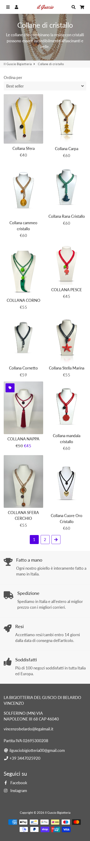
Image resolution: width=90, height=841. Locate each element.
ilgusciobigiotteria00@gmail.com (37, 750)
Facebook (18, 782)
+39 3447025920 (24, 758)
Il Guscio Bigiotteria (18, 64)
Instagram (18, 790)
